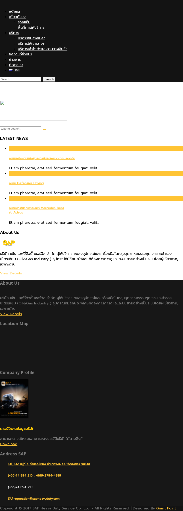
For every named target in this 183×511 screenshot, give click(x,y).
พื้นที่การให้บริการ (31, 27)
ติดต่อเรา (16, 65)
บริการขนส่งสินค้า (31, 38)
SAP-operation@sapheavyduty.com (34, 498)
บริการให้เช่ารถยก (31, 43)
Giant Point (166, 508)
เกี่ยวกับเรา (17, 17)
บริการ (14, 33)
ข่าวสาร (15, 59)
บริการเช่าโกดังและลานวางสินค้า (42, 49)
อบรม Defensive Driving (26, 183)
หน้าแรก (15, 11)
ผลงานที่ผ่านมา (20, 54)
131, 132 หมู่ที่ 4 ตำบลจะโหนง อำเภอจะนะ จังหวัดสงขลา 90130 (49, 464)
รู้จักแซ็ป (24, 22)
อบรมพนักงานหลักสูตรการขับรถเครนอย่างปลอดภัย (42, 158)
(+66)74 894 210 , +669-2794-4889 (34, 475)
